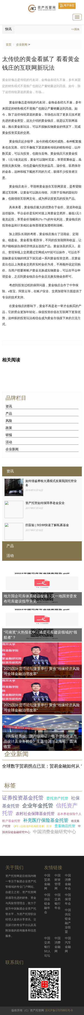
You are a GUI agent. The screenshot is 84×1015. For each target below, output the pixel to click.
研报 (9, 435)
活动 (9, 442)
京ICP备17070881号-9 (59, 1010)
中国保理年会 (68, 899)
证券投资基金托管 (23, 798)
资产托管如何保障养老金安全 (45, 503)
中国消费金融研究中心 (54, 831)
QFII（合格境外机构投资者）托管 (32, 826)
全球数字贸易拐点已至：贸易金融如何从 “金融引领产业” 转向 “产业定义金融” (42, 766)
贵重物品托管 (64, 826)
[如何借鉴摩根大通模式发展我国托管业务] (14, 487)
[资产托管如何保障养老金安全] (14, 509)
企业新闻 (21, 44)
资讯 (9, 406)
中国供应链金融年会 (47, 903)
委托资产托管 (57, 798)
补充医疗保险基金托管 (45, 820)
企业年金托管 (37, 805)
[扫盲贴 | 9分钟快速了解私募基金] (14, 531)
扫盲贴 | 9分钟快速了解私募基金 (47, 525)
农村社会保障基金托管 (35, 813)
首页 (8, 44)
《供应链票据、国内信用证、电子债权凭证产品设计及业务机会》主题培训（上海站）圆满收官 (40, 741)
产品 (9, 413)
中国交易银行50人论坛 (47, 946)
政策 (9, 428)
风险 (9, 420)
